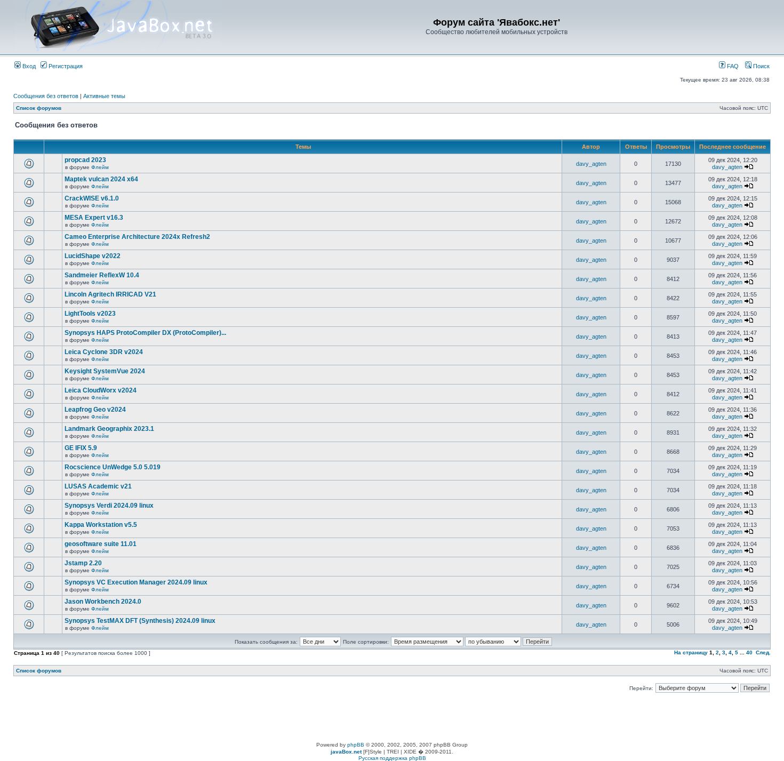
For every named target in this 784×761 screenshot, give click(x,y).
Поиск (760, 66)
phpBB (355, 745)
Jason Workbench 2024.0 (103, 601)
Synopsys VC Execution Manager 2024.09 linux (136, 582)
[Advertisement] (392, 718)
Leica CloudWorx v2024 (101, 390)
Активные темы (104, 96)
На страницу (691, 652)
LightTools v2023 (90, 313)
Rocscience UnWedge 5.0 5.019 (113, 467)
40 (749, 652)
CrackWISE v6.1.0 (92, 198)
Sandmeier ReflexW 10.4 (102, 275)
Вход (28, 66)
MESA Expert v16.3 (94, 217)
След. (763, 652)
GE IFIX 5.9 (81, 448)
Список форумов (38, 108)
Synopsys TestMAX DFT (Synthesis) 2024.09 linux (140, 620)
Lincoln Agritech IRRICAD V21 (110, 294)
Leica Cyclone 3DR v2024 (104, 352)
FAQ (732, 66)
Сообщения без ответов (45, 96)
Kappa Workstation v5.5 (101, 524)
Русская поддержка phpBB (392, 758)
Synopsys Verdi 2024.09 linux (109, 505)
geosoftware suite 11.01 (101, 544)
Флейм (100, 167)
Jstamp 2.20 (83, 563)
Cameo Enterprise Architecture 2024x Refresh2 (137, 237)
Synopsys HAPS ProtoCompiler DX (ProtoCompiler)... (145, 333)
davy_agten (591, 164)
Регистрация (65, 66)
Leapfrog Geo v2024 (95, 409)
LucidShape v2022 (93, 256)
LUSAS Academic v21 (98, 486)
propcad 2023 (85, 160)
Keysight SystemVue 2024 (105, 371)
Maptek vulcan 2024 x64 (101, 179)
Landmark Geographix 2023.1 (109, 428)
